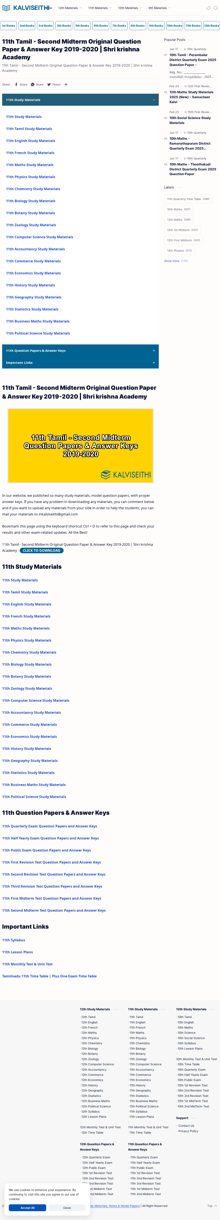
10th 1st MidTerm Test (193, 1101)
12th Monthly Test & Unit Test (100, 1127)
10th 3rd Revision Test (193, 1096)
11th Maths (137, 1032)
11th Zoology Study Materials (31, 225)
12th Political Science (96, 1106)
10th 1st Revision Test (193, 1085)
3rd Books (45, 25)
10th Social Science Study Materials (190, 120)
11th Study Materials (24, 116)
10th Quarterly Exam (192, 1069)
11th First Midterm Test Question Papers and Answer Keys (51, 898)
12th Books (211, 25)
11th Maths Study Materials (29, 164)
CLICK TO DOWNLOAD (41, 550)
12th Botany (89, 1053)
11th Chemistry (140, 1043)
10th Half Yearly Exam (193, 1074)
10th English (186, 1022)
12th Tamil (88, 1017)
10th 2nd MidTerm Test (193, 1106)
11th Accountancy (142, 1069)
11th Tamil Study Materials (29, 128)
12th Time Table (92, 1132)
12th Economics (92, 1080)
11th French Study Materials (30, 152)
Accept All (27, 1207)
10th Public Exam (189, 1080)
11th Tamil (136, 1017)
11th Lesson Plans (17, 952)
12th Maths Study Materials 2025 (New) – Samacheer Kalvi (192, 97)
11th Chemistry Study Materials (33, 189)
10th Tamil (185, 1017)
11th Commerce (140, 1074)
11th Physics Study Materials (30, 176)
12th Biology (89, 1048)
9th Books (156, 25)
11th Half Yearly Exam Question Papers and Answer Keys (50, 838)
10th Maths (185, 1027)
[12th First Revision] (201, 86)
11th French (137, 1027)
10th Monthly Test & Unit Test (196, 1059)
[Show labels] (176, 261)
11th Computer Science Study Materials (39, 237)
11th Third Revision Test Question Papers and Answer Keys (52, 886)
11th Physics (138, 1038)
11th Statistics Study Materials (32, 309)
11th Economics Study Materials (33, 273)
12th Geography (92, 1090)
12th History (89, 1085)
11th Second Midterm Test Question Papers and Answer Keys (54, 910)
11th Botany (138, 1053)
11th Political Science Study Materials (38, 333)
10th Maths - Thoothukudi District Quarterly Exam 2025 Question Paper (193, 169)
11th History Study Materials (30, 285)
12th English (89, 1022)
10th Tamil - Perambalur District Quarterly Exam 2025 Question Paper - (193, 60)
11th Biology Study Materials (30, 201)
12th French (89, 1027)
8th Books (138, 25)
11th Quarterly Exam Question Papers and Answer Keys (49, 826)
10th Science (187, 1032)
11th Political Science (144, 1106)
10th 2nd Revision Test (193, 1090)
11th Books (193, 25)
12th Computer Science (97, 1064)
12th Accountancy (94, 1069)
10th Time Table (189, 1064)
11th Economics (140, 1080)
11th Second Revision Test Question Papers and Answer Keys (53, 874)
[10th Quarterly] (196, 49)
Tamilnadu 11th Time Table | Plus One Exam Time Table (49, 976)
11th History (138, 1085)
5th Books (82, 25)
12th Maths (89, 1032)
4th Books (64, 25)
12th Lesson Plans (93, 1116)
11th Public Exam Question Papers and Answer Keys (46, 850)
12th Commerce (92, 1074)
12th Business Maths (95, 1101)
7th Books (119, 25)
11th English (137, 1022)
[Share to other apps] (66, 84)
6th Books (101, 25)
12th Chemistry (91, 1043)
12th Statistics (91, 1096)
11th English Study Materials (30, 140)
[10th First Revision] (201, 112)
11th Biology (138, 1048)
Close (67, 1207)
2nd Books (27, 25)
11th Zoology (138, 1059)
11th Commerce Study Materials (33, 261)
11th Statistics (139, 1096)
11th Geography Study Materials (33, 297)
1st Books (8, 25)
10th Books (174, 25)
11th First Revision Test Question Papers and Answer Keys (51, 862)
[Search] (215, 8)
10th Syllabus (187, 1043)
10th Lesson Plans (190, 1048)
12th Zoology (90, 1059)
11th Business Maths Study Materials (38, 321)
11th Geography (140, 1090)
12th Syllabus (90, 1111)
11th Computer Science (146, 1064)
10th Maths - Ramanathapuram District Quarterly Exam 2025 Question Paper (190, 143)
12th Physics (90, 1038)
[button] (208, 8)
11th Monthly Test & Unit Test (27, 964)
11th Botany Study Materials (30, 213)
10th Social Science (191, 1038)
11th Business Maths (143, 1101)
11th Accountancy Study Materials (35, 249)
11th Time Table (140, 1132)
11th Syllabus (13, 940)
